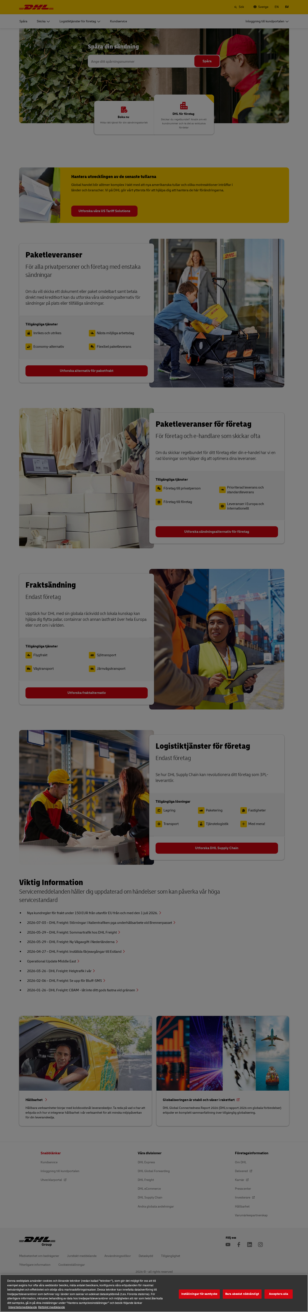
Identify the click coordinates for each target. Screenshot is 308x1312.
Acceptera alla (278, 1294)
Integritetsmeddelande (22, 1307)
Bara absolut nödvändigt (242, 1294)
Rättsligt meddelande (51, 1307)
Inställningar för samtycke (199, 1294)
